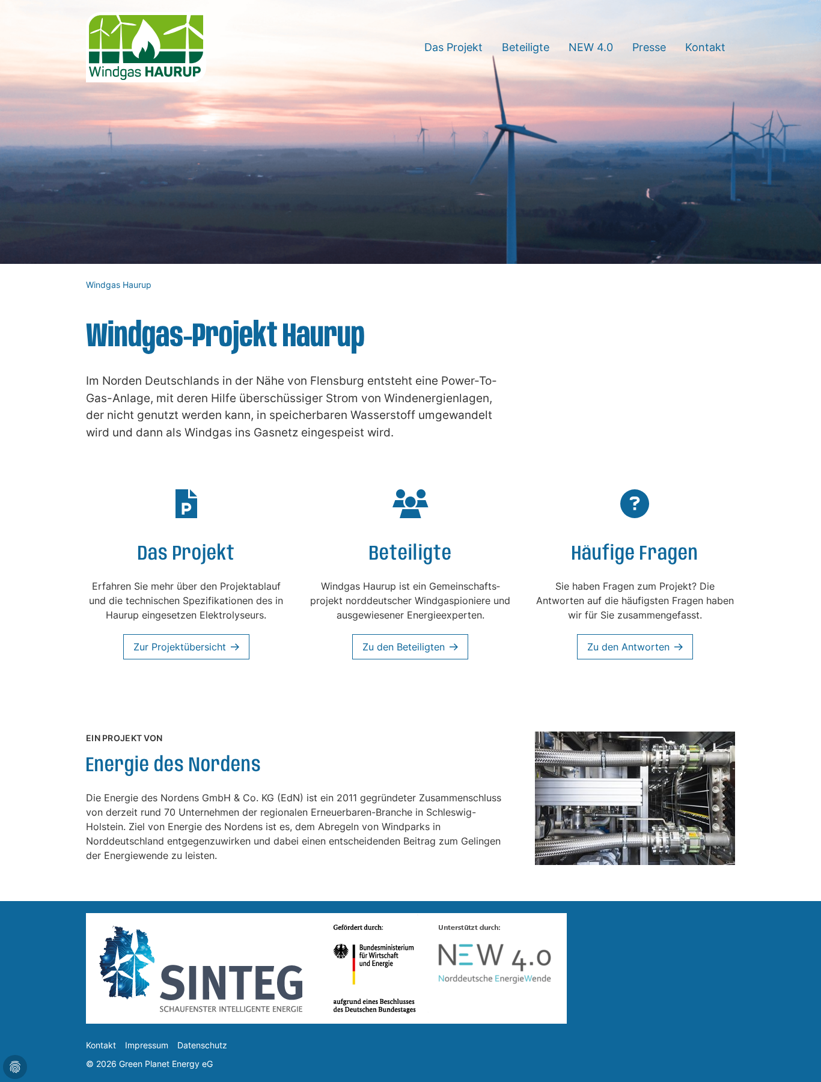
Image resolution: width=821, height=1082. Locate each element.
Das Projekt (453, 47)
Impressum (146, 1045)
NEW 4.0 (591, 47)
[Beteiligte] (410, 509)
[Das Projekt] (186, 509)
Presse (649, 47)
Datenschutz (202, 1045)
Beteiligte (525, 47)
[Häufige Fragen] (634, 509)
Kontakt (705, 47)
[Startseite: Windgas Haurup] (146, 46)
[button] (797, 1058)
